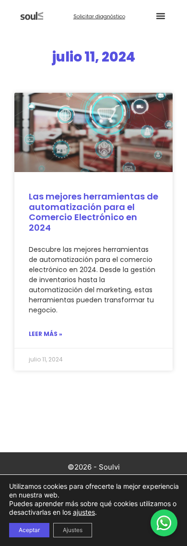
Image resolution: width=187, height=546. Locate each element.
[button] (160, 16)
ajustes (84, 512)
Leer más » (45, 334)
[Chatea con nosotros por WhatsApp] (164, 522)
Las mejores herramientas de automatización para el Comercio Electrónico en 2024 (93, 212)
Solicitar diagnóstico (99, 16)
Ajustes (72, 530)
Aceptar (29, 530)
